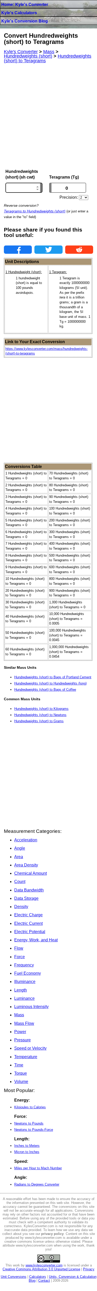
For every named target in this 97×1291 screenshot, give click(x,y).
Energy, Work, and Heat (36, 940)
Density (21, 906)
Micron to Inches (26, 1152)
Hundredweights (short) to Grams (39, 721)
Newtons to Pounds (28, 1123)
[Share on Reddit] (79, 249)
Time (18, 1065)
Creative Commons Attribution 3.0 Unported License (41, 1269)
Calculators (37, 1277)
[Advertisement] (48, 116)
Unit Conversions (13, 1277)
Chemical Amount (30, 873)
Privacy (88, 1269)
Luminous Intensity (31, 1006)
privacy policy (52, 1234)
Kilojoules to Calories (30, 1107)
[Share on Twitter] (48, 249)
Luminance (24, 998)
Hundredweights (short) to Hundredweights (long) (50, 683)
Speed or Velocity (30, 1048)
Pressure (22, 1040)
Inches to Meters (27, 1146)
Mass (19, 1015)
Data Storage (26, 898)
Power (20, 1031)
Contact (44, 1280)
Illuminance (24, 981)
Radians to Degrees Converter (36, 1184)
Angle (19, 848)
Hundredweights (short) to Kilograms (41, 709)
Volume (21, 1081)
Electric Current (28, 923)
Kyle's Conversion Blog (24, 21)
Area (18, 857)
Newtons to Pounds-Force (33, 1130)
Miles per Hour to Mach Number (38, 1168)
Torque (20, 1073)
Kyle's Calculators (19, 13)
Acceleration (25, 840)
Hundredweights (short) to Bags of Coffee (45, 689)
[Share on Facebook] (18, 249)
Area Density (26, 865)
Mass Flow (24, 1023)
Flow (18, 948)
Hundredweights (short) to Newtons (40, 715)
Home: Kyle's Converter (24, 4)
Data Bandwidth (29, 890)
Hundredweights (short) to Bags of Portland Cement (52, 677)
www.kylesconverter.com (44, 1265)
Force (19, 957)
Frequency (24, 965)
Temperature (25, 1057)
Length (20, 990)
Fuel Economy (27, 973)
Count (19, 881)
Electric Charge (28, 915)
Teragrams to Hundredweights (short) (34, 211)
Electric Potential (29, 931)
